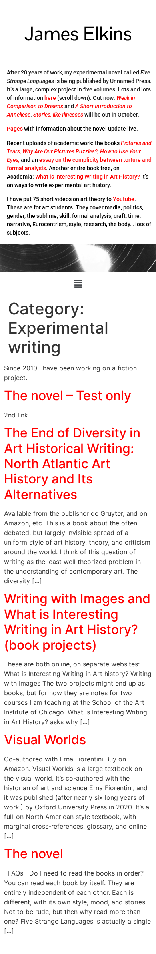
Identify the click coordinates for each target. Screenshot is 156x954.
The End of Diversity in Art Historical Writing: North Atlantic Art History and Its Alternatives (72, 463)
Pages (15, 128)
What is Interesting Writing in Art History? (87, 176)
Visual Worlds (45, 739)
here (50, 98)
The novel (33, 853)
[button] (78, 284)
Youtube (123, 199)
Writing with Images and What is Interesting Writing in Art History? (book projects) (77, 621)
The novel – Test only (67, 395)
